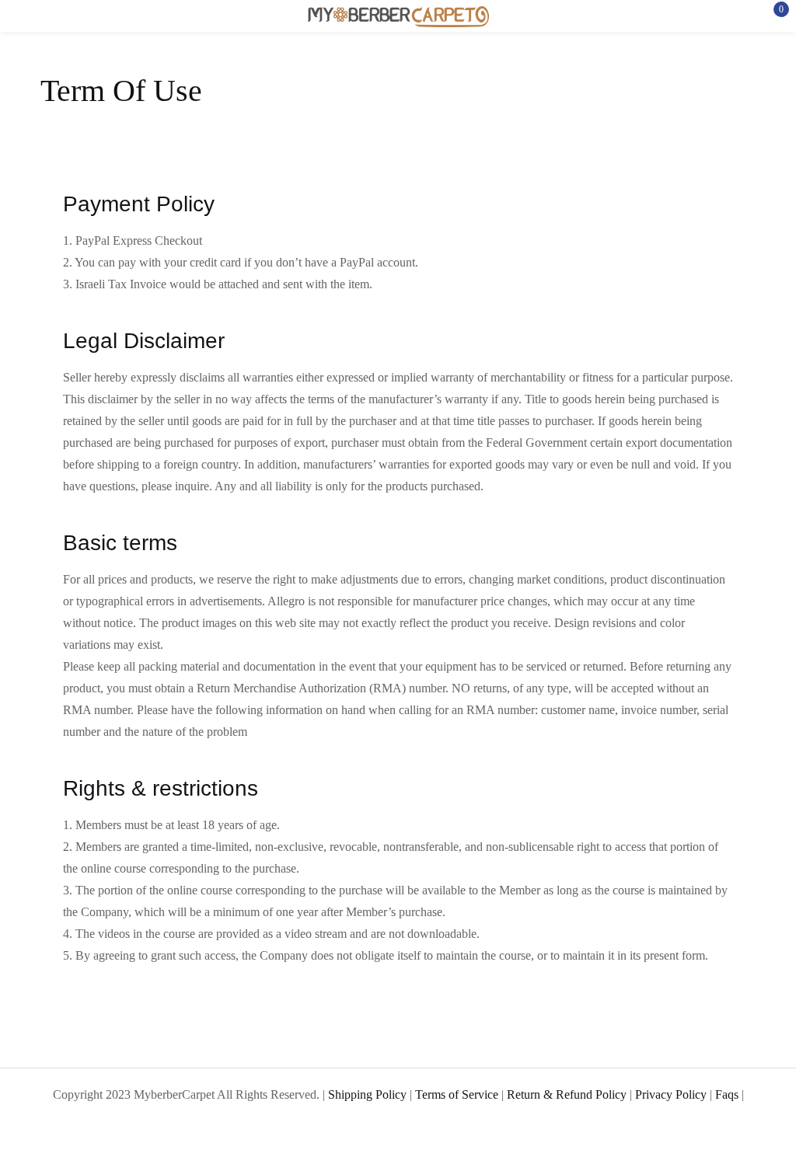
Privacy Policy (671, 1094)
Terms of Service (456, 1094)
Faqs (726, 1094)
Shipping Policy (367, 1094)
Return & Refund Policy (567, 1094)
